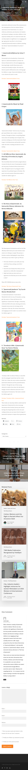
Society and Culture (12, 508)
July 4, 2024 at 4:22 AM (6, 622)
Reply (5, 679)
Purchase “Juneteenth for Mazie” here (11, 151)
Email (3, 715)
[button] (25, 1)
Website (4, 722)
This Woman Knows (7, 12)
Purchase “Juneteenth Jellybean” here (11, 78)
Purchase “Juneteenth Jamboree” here (11, 317)
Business (5, 580)
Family (8, 15)
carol (4, 621)
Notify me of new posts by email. (11, 741)
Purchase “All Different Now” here (10, 179)
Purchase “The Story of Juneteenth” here (11, 286)
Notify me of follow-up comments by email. (13, 737)
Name (3, 708)
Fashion (5, 508)
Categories (4, 434)
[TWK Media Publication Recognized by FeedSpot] (14, 544)
